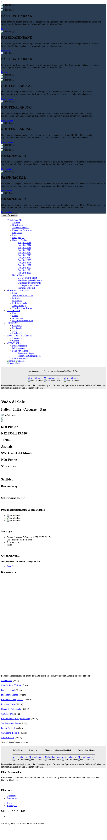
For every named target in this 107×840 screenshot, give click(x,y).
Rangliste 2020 (24, 260)
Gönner (15, 341)
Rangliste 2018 (24, 255)
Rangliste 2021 (24, 262)
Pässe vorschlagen (20, 351)
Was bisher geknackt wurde (30, 280)
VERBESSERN (14, 343)
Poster (15, 235)
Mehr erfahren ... (35, 378)
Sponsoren (17, 338)
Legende (16, 298)
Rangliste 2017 (24, 252)
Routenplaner (7, 99)
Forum (15, 313)
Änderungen (17, 318)
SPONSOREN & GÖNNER (19, 335)
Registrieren (17, 225)
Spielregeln (17, 333)
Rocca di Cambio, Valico (12, 699)
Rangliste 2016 (24, 250)
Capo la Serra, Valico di (11, 685)
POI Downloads (19, 303)
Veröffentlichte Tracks (22, 308)
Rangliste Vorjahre (20, 240)
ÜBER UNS (12, 323)
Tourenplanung (19, 305)
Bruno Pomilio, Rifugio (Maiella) (15, 718)
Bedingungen (18, 237)
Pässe (14, 293)
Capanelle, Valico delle (11, 709)
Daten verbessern (19, 346)
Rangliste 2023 (24, 268)
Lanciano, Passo (8, 704)
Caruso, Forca (7, 714)
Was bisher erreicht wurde (29, 283)
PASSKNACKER (15, 220)
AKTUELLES (13, 310)
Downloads (17, 300)
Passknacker (6, 169)
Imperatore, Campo (9, 695)
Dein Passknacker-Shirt (22, 320)
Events (15, 315)
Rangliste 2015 (24, 247)
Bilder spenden (18, 348)
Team (14, 330)
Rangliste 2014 (24, 245)
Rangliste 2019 (24, 257)
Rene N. (10, 566)
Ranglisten (17, 232)
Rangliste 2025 (24, 273)
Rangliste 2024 (24, 270)
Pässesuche (6, 29)
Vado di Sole (6, 680)
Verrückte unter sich (26, 288)
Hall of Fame (18, 275)
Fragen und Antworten (22, 230)
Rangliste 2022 (24, 265)
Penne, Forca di (8, 690)
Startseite (16, 222)
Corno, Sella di (7, 737)
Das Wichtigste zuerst (27, 278)
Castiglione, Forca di (10, 733)
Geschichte (17, 325)
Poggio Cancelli (8, 728)
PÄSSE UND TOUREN (18, 290)
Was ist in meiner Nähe (22, 295)
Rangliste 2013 (24, 242)
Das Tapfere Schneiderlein (29, 285)
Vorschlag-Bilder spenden (29, 356)
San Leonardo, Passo (10, 723)
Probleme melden (20, 358)
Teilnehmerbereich (20, 227)
